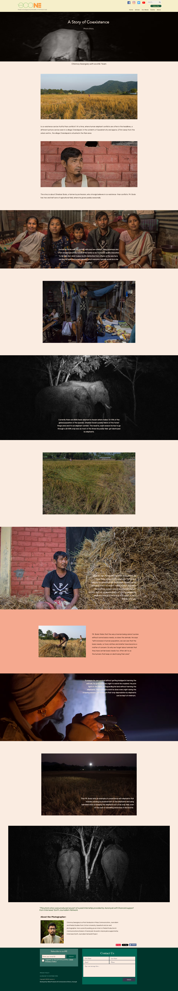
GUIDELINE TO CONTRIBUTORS (49, 976)
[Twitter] (138, 2)
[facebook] (129, 2)
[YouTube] (143, 2)
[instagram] (133, 2)
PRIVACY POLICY (44, 973)
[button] (145, 9)
